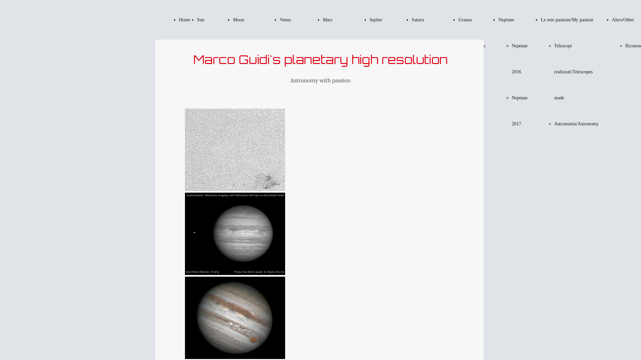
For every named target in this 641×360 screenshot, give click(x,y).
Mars (327, 19)
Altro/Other (623, 19)
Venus (285, 19)
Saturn (418, 19)
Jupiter (376, 19)
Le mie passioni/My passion (567, 19)
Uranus (465, 19)
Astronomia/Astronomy (576, 123)
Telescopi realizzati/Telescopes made (573, 71)
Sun (200, 19)
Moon (238, 19)
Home (184, 19)
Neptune (506, 19)
